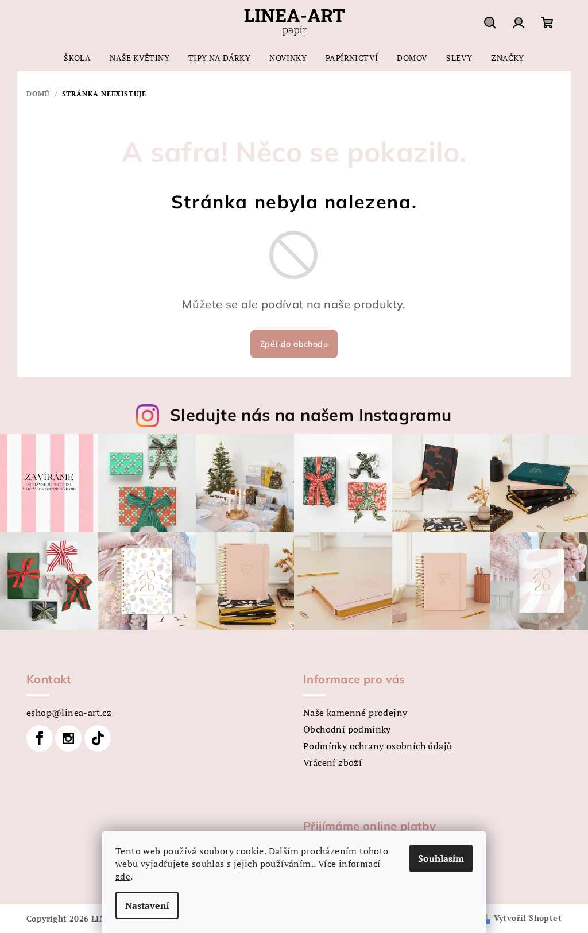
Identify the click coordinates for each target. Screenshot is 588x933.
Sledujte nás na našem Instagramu (311, 414)
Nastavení (147, 905)
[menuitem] (77, 58)
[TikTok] (97, 738)
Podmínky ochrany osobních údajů (377, 746)
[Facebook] (39, 738)
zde (122, 876)
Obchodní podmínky (347, 729)
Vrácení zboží (332, 762)
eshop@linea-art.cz (68, 712)
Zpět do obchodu (294, 344)
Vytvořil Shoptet (528, 917)
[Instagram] (68, 738)
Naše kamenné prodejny (355, 712)
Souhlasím (441, 858)
